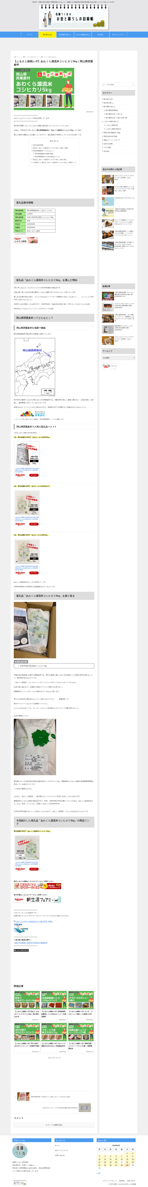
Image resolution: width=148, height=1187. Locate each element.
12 (110, 1159)
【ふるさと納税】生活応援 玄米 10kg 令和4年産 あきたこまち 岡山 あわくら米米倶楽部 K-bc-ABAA (27, 519)
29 (127, 1165)
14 (122, 1159)
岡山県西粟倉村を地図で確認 (44, 153)
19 (110, 1162)
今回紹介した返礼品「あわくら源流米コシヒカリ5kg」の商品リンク (54, 162)
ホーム (57, 1145)
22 (127, 1162)
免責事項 (122, 1181)
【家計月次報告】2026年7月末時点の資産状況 (30, 943)
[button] (133, 84)
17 (99, 1162)
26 (110, 1165)
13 (116, 1159)
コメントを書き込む (54, 1125)
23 (133, 1162)
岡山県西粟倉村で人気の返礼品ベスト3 (47, 156)
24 (99, 1165)
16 (133, 1159)
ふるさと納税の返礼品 (22, 950)
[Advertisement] (74, 43)
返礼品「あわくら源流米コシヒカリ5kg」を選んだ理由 (50, 148)
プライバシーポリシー (110, 1181)
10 (99, 1159)
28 (122, 1165)
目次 (51, 141)
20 (116, 1162)
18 (105, 1162)
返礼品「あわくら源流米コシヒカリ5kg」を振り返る (50, 159)
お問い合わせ (60, 1155)
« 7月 (98, 1173)
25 (105, 1165)
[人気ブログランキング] (21, 932)
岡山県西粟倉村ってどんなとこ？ (43, 151)
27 (116, 1165)
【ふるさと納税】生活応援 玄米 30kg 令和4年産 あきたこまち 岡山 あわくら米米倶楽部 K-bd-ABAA (27, 470)
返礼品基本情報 (38, 145)
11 (105, 1159)
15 (127, 1159)
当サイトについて (61, 1150)
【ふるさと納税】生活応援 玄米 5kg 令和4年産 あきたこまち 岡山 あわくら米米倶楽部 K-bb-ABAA (26, 567)
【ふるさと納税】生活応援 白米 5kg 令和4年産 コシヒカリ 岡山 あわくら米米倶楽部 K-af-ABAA (26, 864)
